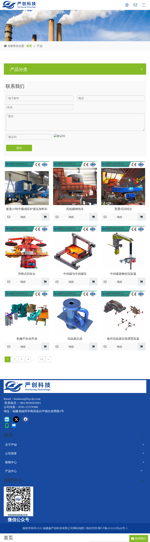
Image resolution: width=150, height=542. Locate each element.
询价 (23, 217)
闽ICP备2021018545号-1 (112, 528)
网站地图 (78, 528)
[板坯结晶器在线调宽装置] (123, 312)
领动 (89, 528)
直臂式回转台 (123, 209)
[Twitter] (16, 419)
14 (41, 359)
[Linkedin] (7, 419)
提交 (19, 147)
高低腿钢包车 (75, 209)
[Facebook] (25, 419)
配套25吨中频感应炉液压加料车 (26, 209)
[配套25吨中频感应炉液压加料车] (27, 183)
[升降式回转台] (27, 247)
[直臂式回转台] (123, 183)
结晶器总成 (75, 338)
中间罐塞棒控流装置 (123, 273)
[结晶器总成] (75, 312)
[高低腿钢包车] (75, 183)
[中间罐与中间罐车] (75, 247)
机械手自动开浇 (27, 338)
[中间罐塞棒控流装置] (123, 247)
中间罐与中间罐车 (75, 273)
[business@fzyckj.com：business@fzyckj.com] (14, 425)
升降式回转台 (27, 273)
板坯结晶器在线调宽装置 (123, 338)
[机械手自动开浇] (27, 312)
